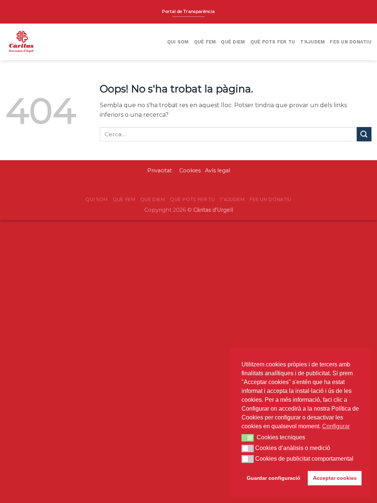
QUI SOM (178, 42)
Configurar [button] (336, 426)
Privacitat (160, 170)
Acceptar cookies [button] (335, 478)
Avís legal (217, 170)
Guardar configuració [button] (273, 478)
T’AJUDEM (312, 42)
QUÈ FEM (205, 42)
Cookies (190, 170)
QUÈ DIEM (233, 42)
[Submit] (364, 134)
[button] (248, 438)
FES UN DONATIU (350, 42)
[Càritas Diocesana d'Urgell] (47, 42)
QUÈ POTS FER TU (272, 42)
